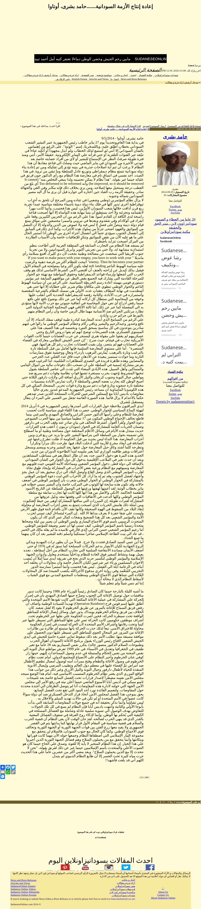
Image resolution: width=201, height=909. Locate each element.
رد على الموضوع (191, 802)
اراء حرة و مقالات (69, 75)
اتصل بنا (114, 79)
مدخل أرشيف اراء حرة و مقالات (40, 75)
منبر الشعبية (87, 75)
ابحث (132, 75)
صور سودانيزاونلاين (125, 886)
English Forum (78, 79)
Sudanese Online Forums (23, 895)
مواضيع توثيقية (103, 75)
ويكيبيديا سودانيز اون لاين (122, 892)
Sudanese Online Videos (23, 889)
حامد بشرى (175, 136)
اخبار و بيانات (120, 75)
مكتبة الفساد (144, 75)
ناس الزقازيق (62, 79)
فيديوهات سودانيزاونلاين (122, 889)
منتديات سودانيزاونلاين (165, 75)
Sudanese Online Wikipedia (25, 892)
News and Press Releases (133, 79)
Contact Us (163, 895)
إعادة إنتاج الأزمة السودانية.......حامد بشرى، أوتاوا (122, 129)
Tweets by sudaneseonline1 (175, 401)
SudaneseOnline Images (23, 886)
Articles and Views (98, 79)
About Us (163, 892)
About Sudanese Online (163, 897)
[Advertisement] (100, 33)
